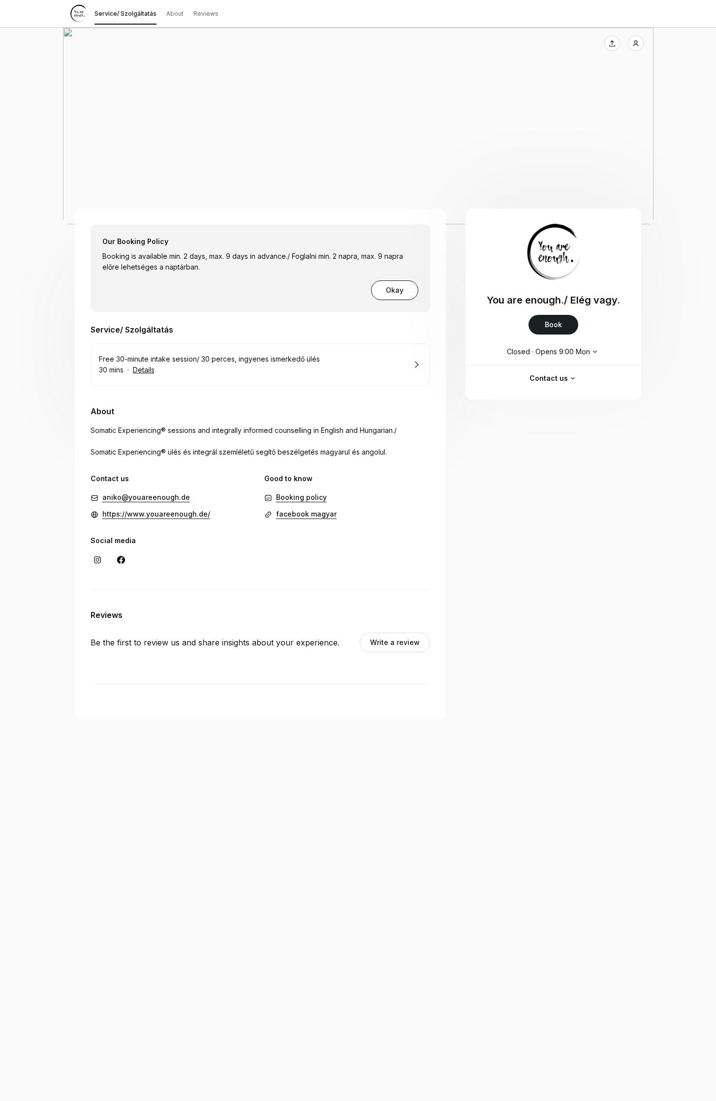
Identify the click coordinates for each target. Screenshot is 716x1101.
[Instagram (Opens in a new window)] (97, 560)
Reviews (205, 13)
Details (144, 370)
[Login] (636, 43)
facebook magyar (306, 514)
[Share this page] (612, 43)
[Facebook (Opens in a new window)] (121, 560)
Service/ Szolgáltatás (125, 13)
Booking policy (301, 497)
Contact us (548, 378)
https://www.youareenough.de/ (156, 514)
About (175, 13)
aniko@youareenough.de (146, 497)
